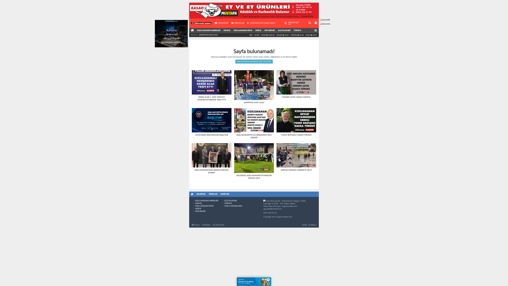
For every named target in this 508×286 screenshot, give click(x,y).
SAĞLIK (258, 30)
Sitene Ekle (219, 225)
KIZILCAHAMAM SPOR (243, 30)
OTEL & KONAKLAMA (233, 206)
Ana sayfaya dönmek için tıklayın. (254, 61)
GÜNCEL (227, 30)
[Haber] (192, 30)
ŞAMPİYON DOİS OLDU (208, 35)
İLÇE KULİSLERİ (284, 30)
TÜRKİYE (297, 30)
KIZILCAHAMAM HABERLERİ (208, 30)
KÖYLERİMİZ (269, 30)
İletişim (207, 225)
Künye (197, 225)
